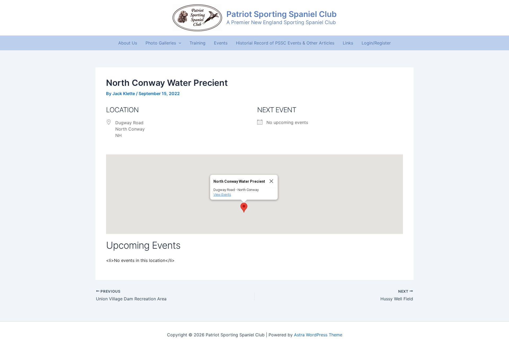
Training (197, 43)
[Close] (271, 181)
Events (220, 43)
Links (348, 43)
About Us (127, 43)
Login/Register (376, 43)
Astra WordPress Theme (318, 334)
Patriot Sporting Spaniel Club (281, 14)
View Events (222, 195)
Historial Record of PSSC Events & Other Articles (285, 43)
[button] (178, 43)
